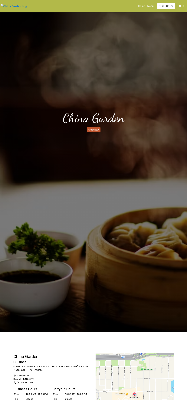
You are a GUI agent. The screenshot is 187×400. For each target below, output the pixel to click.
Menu (150, 6)
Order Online (166, 6)
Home (141, 6)
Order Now (93, 129)
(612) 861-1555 (25, 382)
